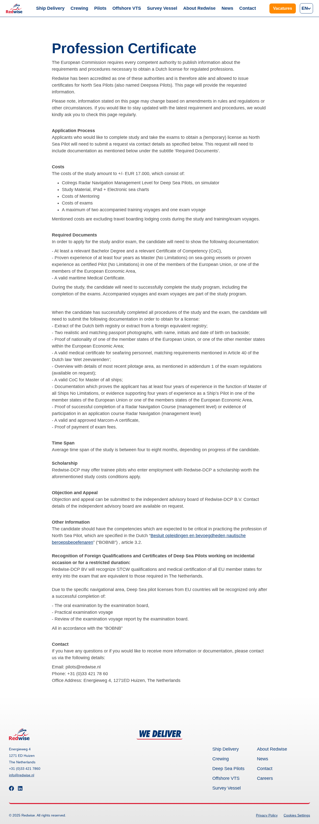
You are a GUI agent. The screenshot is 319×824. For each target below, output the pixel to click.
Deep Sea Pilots (228, 768)
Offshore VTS (126, 8)
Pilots (100, 8)
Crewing (79, 8)
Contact (247, 8)
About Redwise (199, 8)
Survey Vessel (162, 8)
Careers (265, 778)
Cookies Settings (297, 815)
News (227, 8)
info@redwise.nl (21, 775)
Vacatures (282, 8)
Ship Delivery (50, 8)
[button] (306, 8)
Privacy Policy (267, 815)
